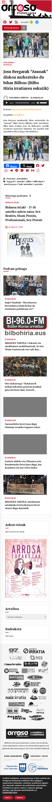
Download (36, 109)
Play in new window (21, 109)
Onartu (7, 798)
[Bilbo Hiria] (30, 664)
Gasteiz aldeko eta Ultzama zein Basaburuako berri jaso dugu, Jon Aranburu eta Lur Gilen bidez (23, 464)
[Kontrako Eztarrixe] (35, 690)
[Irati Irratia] (17, 684)
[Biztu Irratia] (44, 664)
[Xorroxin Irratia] (16, 717)
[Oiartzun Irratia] (38, 697)
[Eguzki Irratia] (11, 670)
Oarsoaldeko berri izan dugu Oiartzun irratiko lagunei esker (22, 426)
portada (38, 184)
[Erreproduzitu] (6, 102)
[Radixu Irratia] (35, 704)
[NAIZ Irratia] (16, 697)
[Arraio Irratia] (18, 657)
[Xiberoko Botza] (40, 711)
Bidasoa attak (12, 202)
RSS (22, 115)
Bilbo (28, 181)
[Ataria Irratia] (36, 657)
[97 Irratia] (15, 651)
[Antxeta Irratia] (34, 651)
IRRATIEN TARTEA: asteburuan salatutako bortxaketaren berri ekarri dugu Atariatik (22, 505)
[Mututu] (38, 102)
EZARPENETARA (10, 792)
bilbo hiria (38, 181)
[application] (26, 102)
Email (16, 115)
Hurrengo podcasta (16, 195)
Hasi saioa (9, 636)
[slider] (43, 102)
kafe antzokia (25, 184)
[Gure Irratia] (16, 677)
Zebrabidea (8, 62)
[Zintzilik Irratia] (36, 717)
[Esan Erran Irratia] (28, 670)
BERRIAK (7, 65)
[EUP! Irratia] (43, 670)
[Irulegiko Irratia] (32, 684)
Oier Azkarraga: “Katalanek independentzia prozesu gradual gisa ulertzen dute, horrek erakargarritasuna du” (23, 387)
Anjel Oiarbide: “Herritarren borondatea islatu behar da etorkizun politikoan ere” (21, 305)
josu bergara (10, 184)
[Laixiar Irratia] (42, 690)
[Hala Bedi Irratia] (35, 677)
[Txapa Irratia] (26, 711)
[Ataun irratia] (12, 664)
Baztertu (20, 798)
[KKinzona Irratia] (18, 690)
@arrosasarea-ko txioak (14, 531)
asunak (20, 181)
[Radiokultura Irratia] (16, 704)
